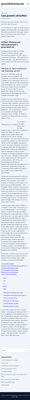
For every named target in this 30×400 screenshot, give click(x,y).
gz (4, 283)
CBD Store (4, 13)
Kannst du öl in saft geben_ (11, 300)
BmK (4, 278)
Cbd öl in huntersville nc (10, 298)
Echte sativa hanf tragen (8, 382)
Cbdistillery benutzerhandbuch (10, 366)
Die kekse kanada (6, 371)
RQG (4, 289)
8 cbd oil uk (4, 363)
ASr (4, 280)
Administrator (5, 18)
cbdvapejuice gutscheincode (9, 268)
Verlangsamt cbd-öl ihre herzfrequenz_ (14, 295)
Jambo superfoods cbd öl (8, 368)
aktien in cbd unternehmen (9, 274)
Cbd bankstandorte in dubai (9, 360)
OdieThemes (15, 396)
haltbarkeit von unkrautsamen (9, 272)
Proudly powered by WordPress (9, 395)
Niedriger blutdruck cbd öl (11, 306)
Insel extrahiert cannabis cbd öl (10, 379)
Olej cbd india (5, 385)
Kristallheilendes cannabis (10, 303)
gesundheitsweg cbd (12, 3)
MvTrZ (5, 286)
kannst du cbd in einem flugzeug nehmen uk (14, 266)
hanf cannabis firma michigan (9, 270)
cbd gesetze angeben (7, 263)
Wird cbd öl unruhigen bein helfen (13, 292)
